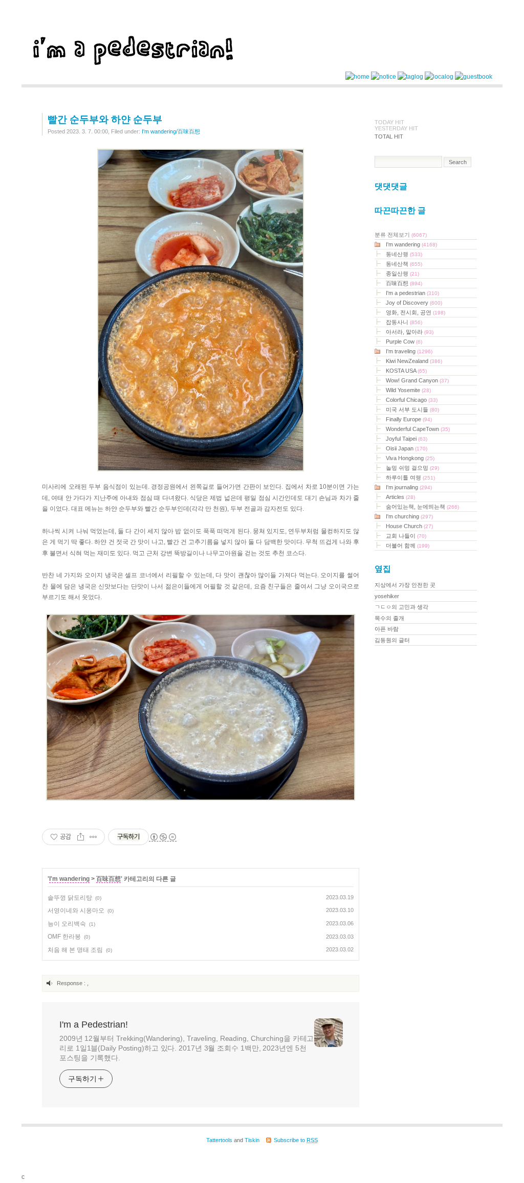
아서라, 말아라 (409, 332)
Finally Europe (409, 419)
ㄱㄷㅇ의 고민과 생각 (401, 607)
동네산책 (404, 264)
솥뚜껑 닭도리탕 (70, 897)
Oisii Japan (406, 448)
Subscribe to (296, 1140)
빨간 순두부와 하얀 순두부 (105, 119)
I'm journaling (409, 487)
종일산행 (402, 273)
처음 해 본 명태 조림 (75, 949)
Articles (400, 497)
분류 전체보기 (401, 235)
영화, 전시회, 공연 (415, 312)
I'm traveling (409, 351)
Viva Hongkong (410, 458)
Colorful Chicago (412, 400)
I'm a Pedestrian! (93, 1024)
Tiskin (252, 1140)
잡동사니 (404, 322)
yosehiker (387, 596)
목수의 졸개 (389, 618)
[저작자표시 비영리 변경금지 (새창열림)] (163, 837)
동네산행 (404, 254)
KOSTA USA (406, 371)
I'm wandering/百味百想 (171, 131)
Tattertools (219, 1140)
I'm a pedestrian (412, 293)
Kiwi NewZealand (414, 361)
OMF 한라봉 (64, 936)
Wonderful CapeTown (418, 429)
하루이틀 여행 (410, 477)
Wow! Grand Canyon (417, 380)
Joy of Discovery (414, 303)
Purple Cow (404, 341)
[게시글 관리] (93, 837)
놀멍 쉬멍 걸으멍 (412, 468)
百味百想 (108, 878)
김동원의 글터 (392, 640)
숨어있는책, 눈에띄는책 (422, 507)
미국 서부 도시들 (412, 409)
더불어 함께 (407, 545)
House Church (409, 526)
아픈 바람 (387, 629)
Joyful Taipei (406, 439)
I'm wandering (69, 878)
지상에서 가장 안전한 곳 (405, 585)
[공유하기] (80, 837)
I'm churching (409, 516)
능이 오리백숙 (67, 923)
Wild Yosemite (408, 390)
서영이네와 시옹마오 (76, 910)
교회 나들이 (406, 536)
